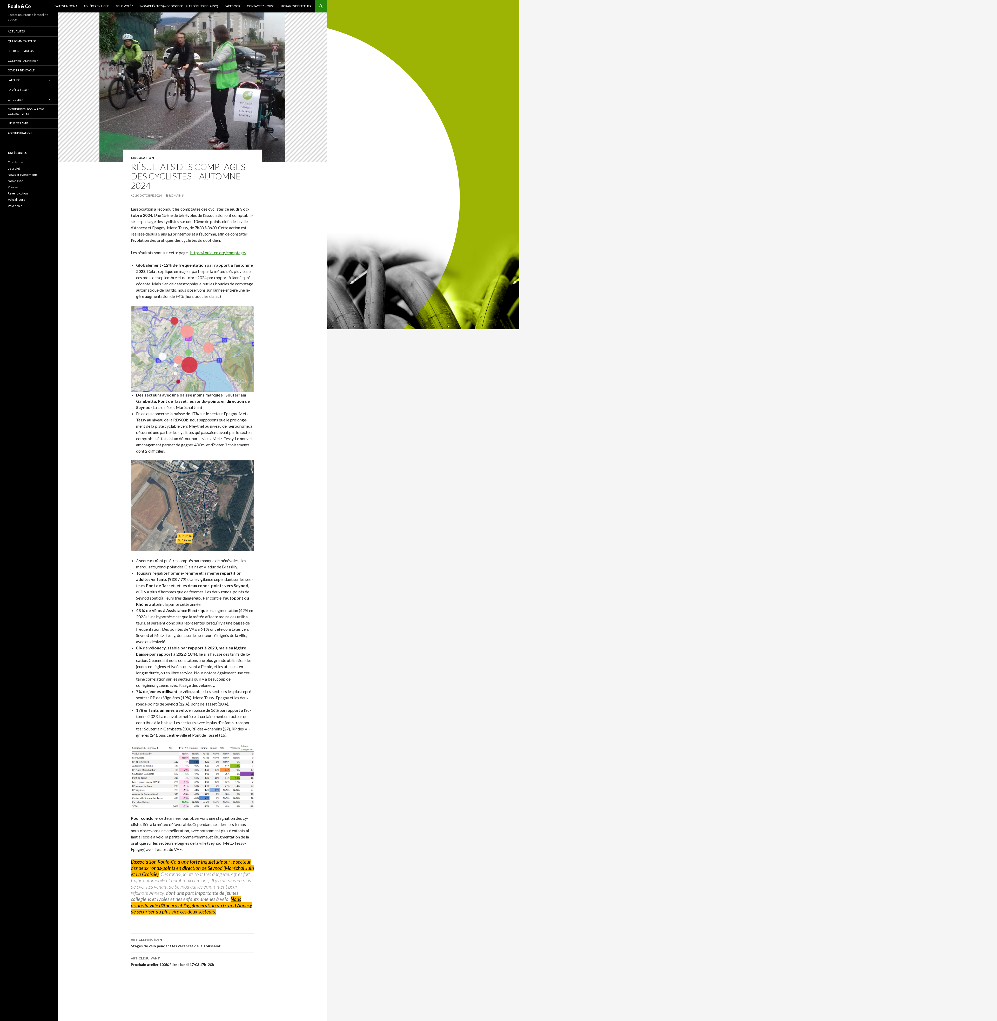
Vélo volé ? (124, 6)
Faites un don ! (66, 6)
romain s (176, 195)
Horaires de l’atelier (296, 6)
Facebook (232, 6)
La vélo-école (18, 89)
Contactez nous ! (260, 6)
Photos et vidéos (20, 50)
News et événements (23, 175)
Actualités (16, 31)
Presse (13, 187)
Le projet (14, 168)
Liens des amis (18, 123)
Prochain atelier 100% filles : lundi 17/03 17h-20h (172, 961)
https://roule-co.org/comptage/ (218, 252)
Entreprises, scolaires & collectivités (26, 111)
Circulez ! (15, 99)
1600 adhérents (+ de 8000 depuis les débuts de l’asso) (178, 6)
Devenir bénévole (21, 70)
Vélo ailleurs (16, 199)
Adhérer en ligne (96, 6)
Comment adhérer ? (23, 60)
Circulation (142, 158)
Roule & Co (19, 6)
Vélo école (15, 206)
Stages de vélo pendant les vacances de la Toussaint (176, 943)
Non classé (15, 181)
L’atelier (14, 80)
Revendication (18, 193)
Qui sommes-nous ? (22, 41)
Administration (20, 133)
